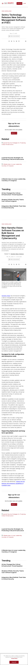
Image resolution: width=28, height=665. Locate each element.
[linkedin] (11, 41)
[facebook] (9, 41)
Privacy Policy (14, 658)
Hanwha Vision (6, 295)
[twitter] (14, 41)
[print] (25, 41)
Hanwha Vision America (17, 254)
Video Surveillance (6, 11)
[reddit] (16, 41)
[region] (14, 659)
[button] (3, 3)
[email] (19, 41)
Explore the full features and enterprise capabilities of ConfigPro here (13, 483)
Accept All (14, 662)
